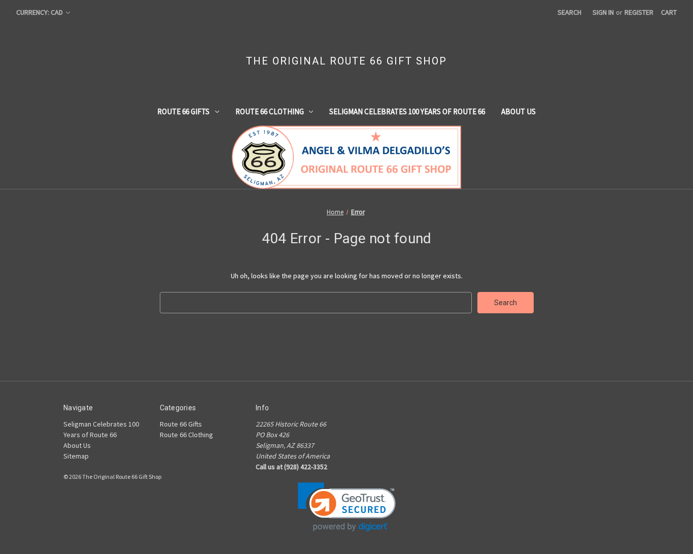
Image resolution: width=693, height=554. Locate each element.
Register (639, 12)
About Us (518, 111)
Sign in (603, 12)
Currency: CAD (40, 12)
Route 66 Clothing (269, 111)
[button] (347, 507)
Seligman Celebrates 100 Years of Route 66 (407, 111)
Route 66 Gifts (183, 111)
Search (569, 12)
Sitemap (76, 456)
